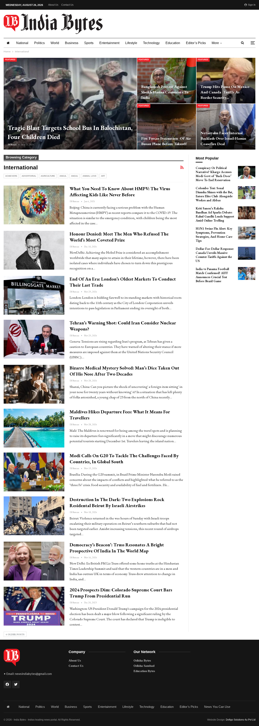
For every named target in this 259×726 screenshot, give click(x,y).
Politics (39, 43)
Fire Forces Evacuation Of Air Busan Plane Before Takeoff (166, 141)
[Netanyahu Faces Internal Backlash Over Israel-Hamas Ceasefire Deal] (226, 127)
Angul (63, 176)
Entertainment (109, 43)
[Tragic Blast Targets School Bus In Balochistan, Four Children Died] (70, 104)
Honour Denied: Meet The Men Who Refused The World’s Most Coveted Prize (119, 237)
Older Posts (15, 634)
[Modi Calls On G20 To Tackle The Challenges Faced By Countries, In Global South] (34, 472)
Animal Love (90, 176)
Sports (88, 43)
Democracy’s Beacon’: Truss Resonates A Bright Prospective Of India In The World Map (117, 548)
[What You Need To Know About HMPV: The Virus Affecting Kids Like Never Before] (34, 205)
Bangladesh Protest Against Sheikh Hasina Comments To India (164, 92)
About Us (53, 4)
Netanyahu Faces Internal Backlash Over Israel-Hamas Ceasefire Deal (223, 138)
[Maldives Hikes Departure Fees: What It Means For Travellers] (34, 428)
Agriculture (48, 176)
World (55, 43)
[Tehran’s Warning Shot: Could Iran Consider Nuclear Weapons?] (34, 339)
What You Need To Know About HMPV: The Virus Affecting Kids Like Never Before (120, 192)
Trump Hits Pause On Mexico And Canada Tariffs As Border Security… (225, 92)
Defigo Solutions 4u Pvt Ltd (241, 719)
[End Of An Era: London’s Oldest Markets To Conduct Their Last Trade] (34, 295)
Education (173, 43)
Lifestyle (131, 43)
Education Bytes (144, 671)
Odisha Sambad (144, 665)
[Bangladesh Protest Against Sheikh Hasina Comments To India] (166, 81)
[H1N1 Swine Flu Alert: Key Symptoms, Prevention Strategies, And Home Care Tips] (246, 233)
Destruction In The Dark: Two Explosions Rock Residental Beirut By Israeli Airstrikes (117, 502)
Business (71, 43)
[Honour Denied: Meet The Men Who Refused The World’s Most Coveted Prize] (34, 250)
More (215, 43)
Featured (10, 60)
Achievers (11, 176)
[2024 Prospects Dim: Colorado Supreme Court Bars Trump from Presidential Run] (34, 606)
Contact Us (67, 4)
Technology (151, 43)
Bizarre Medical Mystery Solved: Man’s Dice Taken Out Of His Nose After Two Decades (124, 371)
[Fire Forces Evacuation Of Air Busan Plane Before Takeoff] (166, 127)
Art (103, 176)
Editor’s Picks (196, 43)
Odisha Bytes (142, 660)
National (22, 43)
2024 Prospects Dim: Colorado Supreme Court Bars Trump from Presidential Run (121, 593)
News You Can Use (217, 706)
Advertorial (29, 176)
